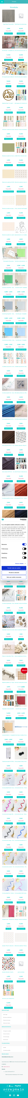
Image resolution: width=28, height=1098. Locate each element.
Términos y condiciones (7, 1017)
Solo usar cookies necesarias (14, 577)
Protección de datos (6, 1020)
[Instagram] (14, 1095)
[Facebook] (10, 1095)
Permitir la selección (14, 572)
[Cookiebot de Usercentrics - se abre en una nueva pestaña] (20, 520)
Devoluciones (5, 1039)
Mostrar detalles (19, 563)
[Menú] (2, 2)
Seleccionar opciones (8, 191)
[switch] (24, 549)
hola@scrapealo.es (6, 1066)
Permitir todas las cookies (14, 568)
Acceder (4, 1047)
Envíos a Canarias (6, 1033)
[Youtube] (18, 1095)
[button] (14, 1080)
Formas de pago (6, 1036)
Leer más (21, 59)
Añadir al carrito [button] (8, 33)
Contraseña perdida (6, 1050)
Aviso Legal (5, 1014)
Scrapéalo (14, 1)
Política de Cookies (6, 1023)
